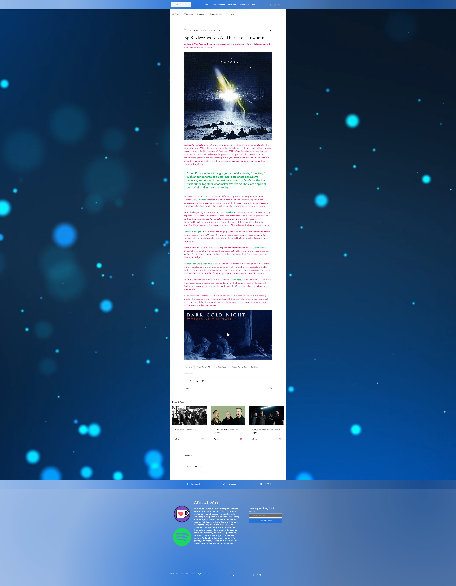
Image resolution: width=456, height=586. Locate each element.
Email (251, 511)
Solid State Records (221, 367)
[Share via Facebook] (185, 381)
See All (281, 401)
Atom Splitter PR (203, 367)
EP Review (189, 367)
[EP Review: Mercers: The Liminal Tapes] (266, 415)
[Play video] (228, 335)
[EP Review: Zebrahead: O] (189, 415)
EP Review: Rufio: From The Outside (226, 431)
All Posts (175, 14)
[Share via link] (203, 381)
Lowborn (254, 367)
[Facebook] (270, 4)
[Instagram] (274, 4)
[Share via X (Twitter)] (191, 381)
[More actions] (270, 30)
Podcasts (230, 14)
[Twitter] (278, 4)
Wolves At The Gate (239, 367)
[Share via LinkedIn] (197, 381)
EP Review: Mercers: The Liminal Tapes (266, 431)
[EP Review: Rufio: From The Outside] (228, 415)
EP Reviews (188, 14)
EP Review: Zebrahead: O (185, 429)
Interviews (201, 14)
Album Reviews (216, 14)
